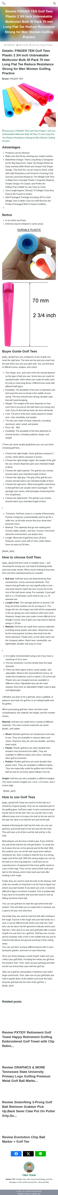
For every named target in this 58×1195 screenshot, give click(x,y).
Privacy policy (24, 1194)
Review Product (46, 45)
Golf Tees (35, 45)
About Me (36, 1194)
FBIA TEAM (23, 45)
